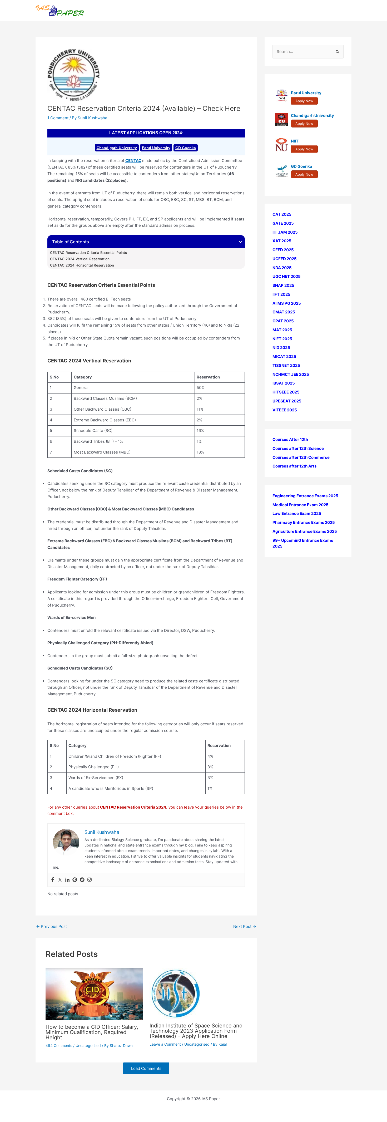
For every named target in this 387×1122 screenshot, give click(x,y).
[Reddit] (82, 880)
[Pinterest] (74, 880)
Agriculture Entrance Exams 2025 (304, 531)
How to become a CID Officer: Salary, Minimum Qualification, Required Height (92, 1032)
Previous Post (51, 926)
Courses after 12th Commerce (301, 457)
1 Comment (57, 117)
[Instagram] (89, 880)
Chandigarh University (117, 148)
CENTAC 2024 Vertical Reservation (80, 259)
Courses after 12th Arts (294, 466)
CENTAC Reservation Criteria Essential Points (88, 252)
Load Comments (146, 1068)
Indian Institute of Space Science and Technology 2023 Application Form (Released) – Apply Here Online (196, 1030)
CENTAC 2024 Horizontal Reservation (82, 265)
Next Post (244, 926)
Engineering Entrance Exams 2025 (305, 495)
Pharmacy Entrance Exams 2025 (303, 522)
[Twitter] (60, 880)
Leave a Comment (165, 1044)
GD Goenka (185, 148)
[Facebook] (52, 880)
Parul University (156, 148)
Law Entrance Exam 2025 (296, 513)
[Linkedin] (67, 880)
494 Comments (59, 1045)
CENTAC (133, 160)
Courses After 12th (290, 439)
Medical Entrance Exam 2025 (300, 504)
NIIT (295, 141)
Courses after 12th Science (298, 448)
